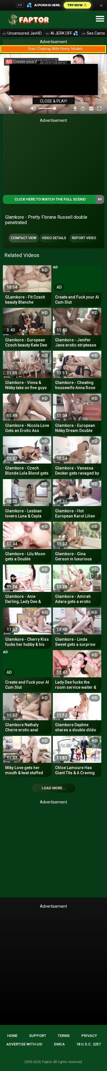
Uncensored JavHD (22, 33)
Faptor (47, 1062)
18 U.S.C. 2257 (88, 1044)
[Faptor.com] (30, 20)
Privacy (89, 1036)
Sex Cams (93, 33)
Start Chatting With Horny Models (55, 49)
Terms (64, 1036)
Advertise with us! (24, 1044)
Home (12, 1036)
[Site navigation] (100, 19)
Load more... (54, 788)
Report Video (84, 238)
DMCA (59, 1044)
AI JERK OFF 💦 (62, 33)
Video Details (54, 238)
